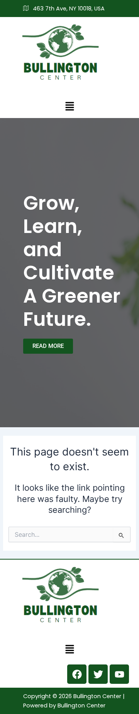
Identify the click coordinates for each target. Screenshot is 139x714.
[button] (69, 106)
